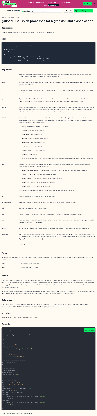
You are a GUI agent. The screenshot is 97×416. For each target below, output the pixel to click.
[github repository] (71, 10)
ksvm (19, 317)
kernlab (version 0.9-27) (11, 17)
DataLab (29, 413)
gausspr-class (27, 317)
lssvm (35, 317)
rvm (15, 317)
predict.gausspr (7, 317)
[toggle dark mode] (66, 10)
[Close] (94, 4)
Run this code (89, 330)
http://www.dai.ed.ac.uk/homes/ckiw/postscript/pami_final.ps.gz (35, 306)
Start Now (87, 4)
